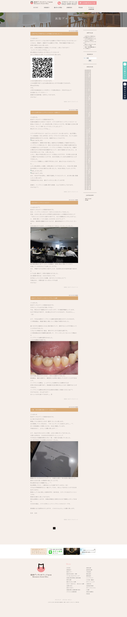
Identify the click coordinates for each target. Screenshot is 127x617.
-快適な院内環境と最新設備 (73, 577)
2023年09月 (88, 101)
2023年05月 (88, 106)
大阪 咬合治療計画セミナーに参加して (43, 409)
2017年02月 (88, 167)
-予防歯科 (88, 571)
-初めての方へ (70, 587)
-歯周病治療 (89, 569)
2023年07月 (88, 104)
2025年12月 (88, 74)
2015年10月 (88, 189)
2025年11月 (88, 75)
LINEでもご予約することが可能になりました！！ (46, 33)
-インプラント (89, 577)
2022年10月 (88, 116)
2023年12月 (88, 97)
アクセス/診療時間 (91, 8)
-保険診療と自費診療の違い (73, 589)
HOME (35, 7)
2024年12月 (88, 89)
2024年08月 (88, 91)
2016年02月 (88, 184)
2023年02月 (88, 110)
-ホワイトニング (90, 581)
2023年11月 (88, 98)
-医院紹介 (68, 569)
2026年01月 (88, 72)
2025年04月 (88, 85)
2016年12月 (88, 170)
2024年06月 (88, 93)
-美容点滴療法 (89, 591)
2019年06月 (88, 152)
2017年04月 (88, 165)
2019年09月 (88, 151)
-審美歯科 (88, 575)
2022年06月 (88, 121)
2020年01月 (88, 148)
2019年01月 (88, 158)
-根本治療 (68, 579)
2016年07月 (88, 177)
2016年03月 (88, 182)
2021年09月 (88, 133)
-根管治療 (88, 567)
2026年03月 (88, 70)
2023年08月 (88, 102)
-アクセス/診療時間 (71, 591)
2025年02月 (88, 87)
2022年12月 (88, 113)
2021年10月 (88, 132)
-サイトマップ (58, 599)
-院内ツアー (69, 571)
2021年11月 (88, 131)
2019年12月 (88, 150)
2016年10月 (88, 173)
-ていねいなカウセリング (73, 575)
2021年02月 (88, 143)
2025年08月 (88, 79)
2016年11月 (88, 171)
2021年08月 (88, 135)
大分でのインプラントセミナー (41, 202)
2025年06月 (88, 82)
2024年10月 (88, 90)
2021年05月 (88, 139)
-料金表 (88, 593)
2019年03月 (88, 155)
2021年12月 (88, 129)
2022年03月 (88, 125)
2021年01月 (88, 144)
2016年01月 (88, 185)
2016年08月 (88, 175)
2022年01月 (88, 128)
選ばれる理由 (58, 7)
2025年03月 (88, 86)
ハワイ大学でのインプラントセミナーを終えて (45, 112)
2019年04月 (88, 154)
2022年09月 (88, 117)
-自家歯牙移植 (89, 585)
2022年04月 (88, 124)
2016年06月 (88, 178)
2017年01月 (88, 169)
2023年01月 (88, 112)
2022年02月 (88, 127)
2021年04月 (88, 140)
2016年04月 (88, 181)
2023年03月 (88, 109)
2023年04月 (88, 108)
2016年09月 (88, 174)
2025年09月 (88, 78)
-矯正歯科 (88, 573)
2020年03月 (88, 146)
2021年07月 (88, 136)
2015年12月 (88, 186)
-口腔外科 (88, 583)
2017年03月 (88, 166)
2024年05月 (88, 94)
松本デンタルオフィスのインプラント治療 (44, 298)
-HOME (68, 567)
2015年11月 (88, 188)
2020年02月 (88, 147)
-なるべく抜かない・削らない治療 (75, 583)
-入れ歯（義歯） (90, 579)
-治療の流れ (69, 585)
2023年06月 (88, 105)
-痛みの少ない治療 (71, 581)
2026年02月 (88, 71)
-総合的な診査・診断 (71, 573)
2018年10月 (88, 162)
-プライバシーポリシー (67, 599)
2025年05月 (88, 83)
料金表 (81, 7)
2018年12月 (88, 159)
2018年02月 (88, 163)
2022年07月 (88, 120)
